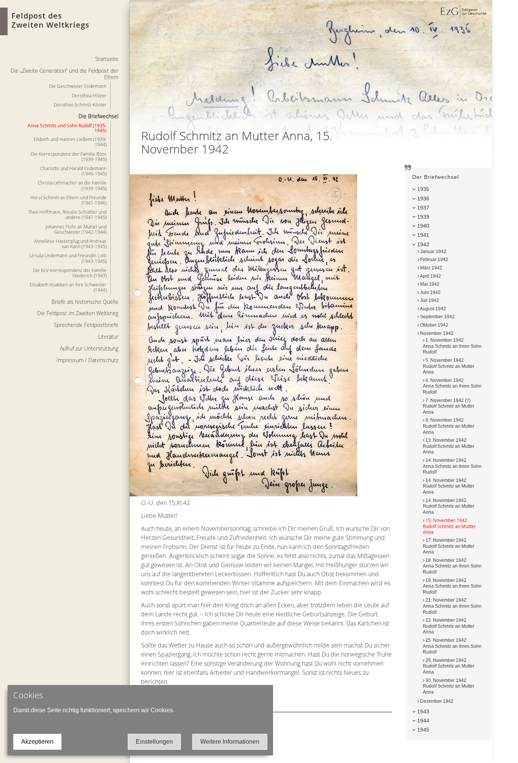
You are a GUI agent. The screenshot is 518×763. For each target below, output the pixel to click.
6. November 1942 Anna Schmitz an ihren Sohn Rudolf (452, 386)
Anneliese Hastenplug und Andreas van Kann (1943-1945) (70, 243)
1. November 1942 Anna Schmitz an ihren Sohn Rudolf (452, 346)
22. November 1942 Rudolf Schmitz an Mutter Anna (448, 626)
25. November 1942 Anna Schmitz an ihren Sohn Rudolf (452, 646)
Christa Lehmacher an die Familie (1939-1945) (72, 185)
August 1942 (432, 308)
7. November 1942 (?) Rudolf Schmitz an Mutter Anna (448, 406)
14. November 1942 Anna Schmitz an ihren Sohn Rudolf (452, 466)
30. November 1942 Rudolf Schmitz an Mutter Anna (448, 686)
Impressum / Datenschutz (87, 360)
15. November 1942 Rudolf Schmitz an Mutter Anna (449, 526)
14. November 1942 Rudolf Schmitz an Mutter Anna (448, 486)
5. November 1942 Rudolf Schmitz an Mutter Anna (448, 366)
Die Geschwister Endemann (78, 86)
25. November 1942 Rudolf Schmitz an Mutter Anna (448, 666)
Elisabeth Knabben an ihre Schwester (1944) (68, 287)
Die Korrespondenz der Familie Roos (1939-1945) (69, 156)
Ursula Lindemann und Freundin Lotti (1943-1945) (68, 258)
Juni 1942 (430, 292)
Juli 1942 (429, 300)
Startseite (106, 59)
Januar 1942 (432, 251)
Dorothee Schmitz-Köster (80, 105)
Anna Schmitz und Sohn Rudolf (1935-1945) (67, 127)
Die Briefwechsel (98, 116)
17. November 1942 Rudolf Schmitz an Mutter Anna (448, 546)
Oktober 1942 (433, 325)
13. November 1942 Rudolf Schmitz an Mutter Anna (448, 446)
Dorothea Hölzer (89, 95)
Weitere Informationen (229, 741)
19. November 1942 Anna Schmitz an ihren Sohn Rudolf (452, 586)
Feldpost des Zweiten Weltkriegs (50, 20)
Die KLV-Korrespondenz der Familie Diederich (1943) (70, 272)
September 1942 (437, 316)
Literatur (108, 336)
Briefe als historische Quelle (85, 301)
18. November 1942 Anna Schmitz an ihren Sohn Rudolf (452, 566)
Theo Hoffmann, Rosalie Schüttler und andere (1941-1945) (67, 214)
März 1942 (430, 267)
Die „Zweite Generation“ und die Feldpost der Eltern (64, 74)
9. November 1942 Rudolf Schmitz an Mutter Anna (448, 426)
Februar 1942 (433, 259)
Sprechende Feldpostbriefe (86, 324)
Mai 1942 (429, 284)
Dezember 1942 (436, 701)
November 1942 (436, 333)
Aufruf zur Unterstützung (89, 348)
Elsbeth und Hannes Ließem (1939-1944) (70, 141)
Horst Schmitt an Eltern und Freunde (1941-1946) (68, 200)
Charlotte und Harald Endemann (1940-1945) (73, 171)
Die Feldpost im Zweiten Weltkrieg (77, 313)
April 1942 (430, 276)
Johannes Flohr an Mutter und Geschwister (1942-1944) (76, 229)
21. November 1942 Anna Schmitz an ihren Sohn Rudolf (452, 605)
